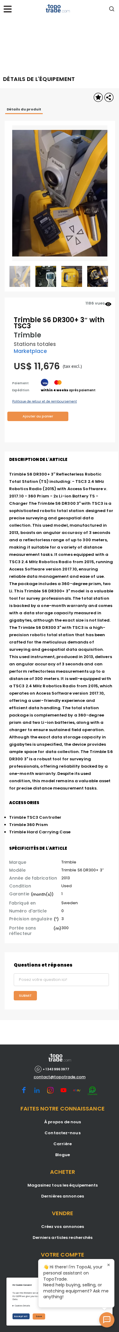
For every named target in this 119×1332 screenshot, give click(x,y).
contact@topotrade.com (59, 1077)
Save (39, 1316)
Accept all (21, 1316)
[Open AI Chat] (106, 1319)
